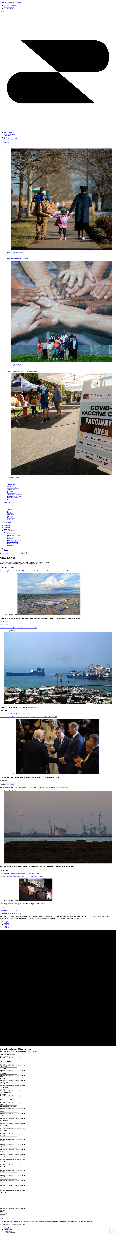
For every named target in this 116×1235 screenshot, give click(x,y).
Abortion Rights (11, 484)
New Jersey (10, 514)
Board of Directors (12, 543)
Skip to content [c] (9, 7)
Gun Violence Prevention (14, 494)
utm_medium (4, 1120)
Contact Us (10, 545)
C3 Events (3, 1072)
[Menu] (58, 129)
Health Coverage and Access (12, 139)
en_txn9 (2, 1182)
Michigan (10, 513)
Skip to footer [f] (8, 8)
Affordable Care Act (13, 486)
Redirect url (3, 1104)
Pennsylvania (11, 518)
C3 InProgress (4, 1087)
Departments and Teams (14, 535)
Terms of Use (7, 1228)
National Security (9, 132)
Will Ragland (10, 784)
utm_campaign (4, 1125)
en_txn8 (2, 1177)
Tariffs (5, 137)
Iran (8, 499)
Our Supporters (8, 1231)
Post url (2, 1109)
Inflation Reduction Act (14, 496)
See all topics (7, 502)
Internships (10, 538)
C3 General (3, 1066)
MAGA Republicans (9, 134)
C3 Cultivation (4, 1082)
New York (10, 516)
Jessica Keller (13, 873)
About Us (6, 532)
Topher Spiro (14, 910)
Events (6, 527)
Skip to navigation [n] (10, 5)
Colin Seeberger (4, 714)
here (40, 563)
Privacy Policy (8, 1229)
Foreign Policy (11, 493)
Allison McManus (15, 714)
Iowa (8, 511)
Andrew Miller (25, 714)
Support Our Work (12, 542)
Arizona (9, 509)
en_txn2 (2, 1146)
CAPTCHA (3, 1213)
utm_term (2, 1135)
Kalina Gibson (4, 873)
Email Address (7, 1054)
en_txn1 (2, 1140)
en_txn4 (2, 1156)
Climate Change (11, 489)
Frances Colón (21, 873)
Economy (10, 491)
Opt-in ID (3, 1210)
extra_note (3, 1192)
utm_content (3, 1130)
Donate (2, 11)
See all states (7, 522)
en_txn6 (2, 1166)
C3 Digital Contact (5, 1092)
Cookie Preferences (9, 1232)
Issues (5, 142)
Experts (6, 525)
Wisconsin (10, 519)
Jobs (8, 537)
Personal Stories (8, 530)
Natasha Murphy (5, 910)
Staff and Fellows (12, 534)
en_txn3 (2, 1151)
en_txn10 (2, 1187)
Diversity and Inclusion (14, 540)
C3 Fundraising (4, 1077)
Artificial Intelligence (13, 488)
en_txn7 (2, 1171)
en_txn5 (2, 1161)
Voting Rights (8, 135)
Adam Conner (4, 625)
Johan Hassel (35, 873)
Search (2, 553)
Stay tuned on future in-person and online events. (18, 1050)
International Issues (12, 497)
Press (5, 529)
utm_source (3, 1115)
